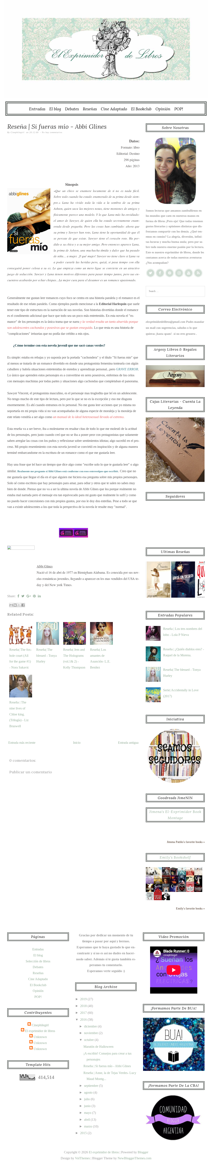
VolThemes (82, 1158)
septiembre (91, 1085)
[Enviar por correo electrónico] (11, 605)
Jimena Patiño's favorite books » (186, 842)
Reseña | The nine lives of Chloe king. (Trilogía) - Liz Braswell (19, 714)
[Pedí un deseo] (167, 596)
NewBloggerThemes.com (134, 1158)
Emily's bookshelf (175, 857)
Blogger (143, 1152)
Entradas (37, 108)
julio (87, 1099)
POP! (178, 108)
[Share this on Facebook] (18, 596)
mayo (88, 1112)
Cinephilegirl (40, 1025)
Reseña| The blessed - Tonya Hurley (46, 655)
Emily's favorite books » (190, 908)
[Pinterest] (169, 273)
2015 (84, 1133)
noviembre (91, 1033)
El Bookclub (141, 108)
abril (87, 1119)
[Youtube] (188, 273)
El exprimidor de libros (40, 1031)
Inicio (77, 742)
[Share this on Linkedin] (39, 596)
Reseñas (90, 108)
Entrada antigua (128, 742)
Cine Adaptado (114, 108)
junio (88, 1106)
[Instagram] (179, 273)
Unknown (40, 1037)
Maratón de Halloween (98, 1046)
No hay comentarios (52, 132)
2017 (84, 1012)
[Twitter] (150, 273)
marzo (88, 1126)
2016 (84, 1019)
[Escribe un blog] (15, 605)
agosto (88, 1092)
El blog (55, 108)
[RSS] (198, 273)
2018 (84, 1006)
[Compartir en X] (19, 605)
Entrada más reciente (21, 742)
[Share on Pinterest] (34, 596)
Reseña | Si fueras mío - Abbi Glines (57, 126)
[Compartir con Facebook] (23, 605)
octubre (89, 1040)
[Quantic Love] (192, 596)
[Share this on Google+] (28, 596)
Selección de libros (38, 961)
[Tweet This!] (22, 596)
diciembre (91, 1026)
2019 (84, 999)
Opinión (162, 108)
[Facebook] (160, 273)
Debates (72, 108)
